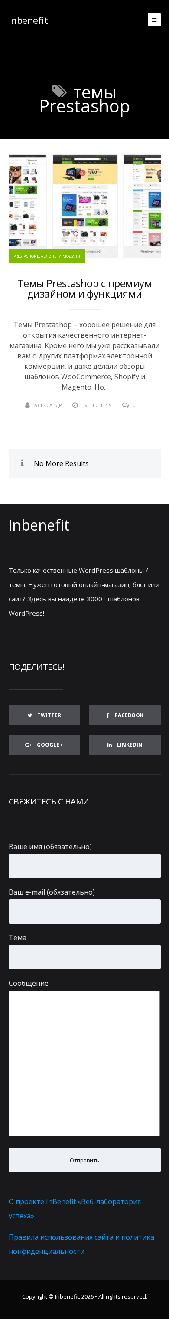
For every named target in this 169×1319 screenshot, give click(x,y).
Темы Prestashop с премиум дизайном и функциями (84, 288)
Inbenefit (28, 19)
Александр (48, 405)
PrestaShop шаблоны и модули (46, 256)
